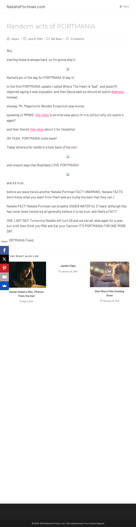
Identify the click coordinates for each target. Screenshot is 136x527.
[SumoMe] (4, 285)
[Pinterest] (4, 268)
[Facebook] (4, 250)
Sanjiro (15, 38)
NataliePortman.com (26, 6)
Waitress (117, 92)
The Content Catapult (94, 523)
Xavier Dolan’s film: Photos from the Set (26, 293)
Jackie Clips (68, 265)
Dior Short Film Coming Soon (109, 293)
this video (42, 115)
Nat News (56, 38)
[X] (4, 259)
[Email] (4, 276)
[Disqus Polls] (68, 348)
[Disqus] (68, 436)
